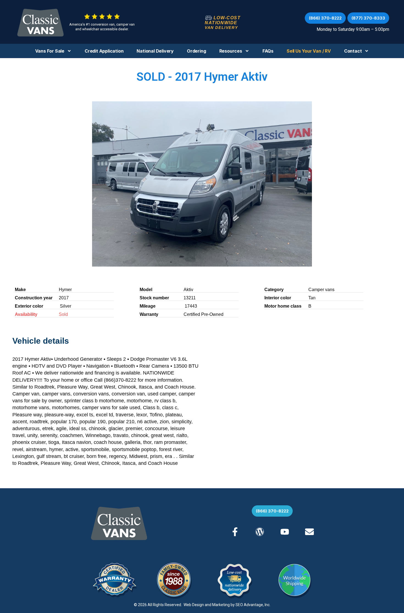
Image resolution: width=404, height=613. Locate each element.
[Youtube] (284, 531)
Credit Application (104, 51)
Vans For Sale (49, 51)
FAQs (267, 51)
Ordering (196, 51)
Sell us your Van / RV (309, 51)
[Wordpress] (259, 531)
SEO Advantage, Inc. (253, 605)
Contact (353, 51)
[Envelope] (309, 531)
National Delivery (155, 51)
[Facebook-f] (235, 531)
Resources (230, 51)
